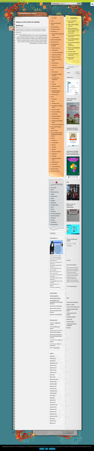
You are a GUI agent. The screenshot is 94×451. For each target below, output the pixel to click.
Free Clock (69, 260)
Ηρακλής (33, 38)
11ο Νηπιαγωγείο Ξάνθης (27, 13)
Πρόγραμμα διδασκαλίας (56, 213)
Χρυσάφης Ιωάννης (70, 321)
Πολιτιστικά (22, 36)
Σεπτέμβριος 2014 (53, 416)
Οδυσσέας (37, 40)
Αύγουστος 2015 (53, 393)
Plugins (67, 68)
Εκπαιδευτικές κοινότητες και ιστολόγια (10, 1)
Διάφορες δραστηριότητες (56, 39)
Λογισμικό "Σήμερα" (73, 286)
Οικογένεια (54, 84)
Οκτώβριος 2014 (53, 413)
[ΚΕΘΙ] (73, 199)
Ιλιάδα (39, 38)
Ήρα (30, 38)
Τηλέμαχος (45, 41)
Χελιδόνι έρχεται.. (71, 58)
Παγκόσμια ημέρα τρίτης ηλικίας (56, 60)
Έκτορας (24, 38)
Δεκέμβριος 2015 (53, 383)
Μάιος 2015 (52, 397)
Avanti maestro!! (55, 142)
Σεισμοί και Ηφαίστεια (55, 215)
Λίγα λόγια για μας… (55, 94)
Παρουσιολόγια (55, 50)
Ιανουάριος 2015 (53, 406)
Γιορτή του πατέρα (55, 37)
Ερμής (27, 38)
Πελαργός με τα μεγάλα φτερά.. (56, 314)
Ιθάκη (36, 38)
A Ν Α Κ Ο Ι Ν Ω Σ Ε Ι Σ (55, 170)
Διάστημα (54, 144)
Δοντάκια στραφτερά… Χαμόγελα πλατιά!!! (56, 91)
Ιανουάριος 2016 (53, 381)
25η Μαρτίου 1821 (55, 118)
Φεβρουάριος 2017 (54, 363)
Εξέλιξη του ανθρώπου (56, 151)
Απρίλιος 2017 (53, 358)
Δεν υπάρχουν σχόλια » (42, 43)
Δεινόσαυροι (54, 153)
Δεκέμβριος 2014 (53, 409)
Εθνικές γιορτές (54, 196)
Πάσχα (53, 101)
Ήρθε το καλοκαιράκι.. (54, 295)
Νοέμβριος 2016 (53, 370)
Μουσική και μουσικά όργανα (57, 124)
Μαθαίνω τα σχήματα (56, 86)
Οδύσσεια (41, 40)
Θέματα (52, 198)
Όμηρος (45, 40)
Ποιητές (18, 36)
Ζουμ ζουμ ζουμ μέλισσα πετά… (56, 306)
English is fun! (69, 319)
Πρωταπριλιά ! (55, 113)
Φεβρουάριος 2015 (54, 404)
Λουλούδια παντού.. (72, 51)
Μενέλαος (28, 40)
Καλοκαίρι (53, 200)
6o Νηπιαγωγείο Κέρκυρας (55, 334)
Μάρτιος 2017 (52, 360)
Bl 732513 (69, 327)
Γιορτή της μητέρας (55, 109)
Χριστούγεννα (54, 164)
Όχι (46, 448)
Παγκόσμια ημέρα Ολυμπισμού (58, 67)
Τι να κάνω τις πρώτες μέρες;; (57, 52)
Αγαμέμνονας (41, 36)
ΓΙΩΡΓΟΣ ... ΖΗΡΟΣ (70, 304)
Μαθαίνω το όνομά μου (56, 54)
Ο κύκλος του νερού (56, 47)
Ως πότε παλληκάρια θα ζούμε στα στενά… (74, 44)
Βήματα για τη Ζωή (54, 41)
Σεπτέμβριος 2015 (53, 390)
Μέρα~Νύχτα (54, 140)
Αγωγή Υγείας (53, 187)
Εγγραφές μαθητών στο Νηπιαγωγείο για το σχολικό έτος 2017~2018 (56, 302)
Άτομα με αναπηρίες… (56, 166)
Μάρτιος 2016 (52, 376)
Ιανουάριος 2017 (53, 365)
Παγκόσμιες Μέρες (54, 204)
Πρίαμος (32, 41)
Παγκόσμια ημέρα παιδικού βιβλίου (57, 121)
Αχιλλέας (18, 38)
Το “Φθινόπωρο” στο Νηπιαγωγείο (55, 45)
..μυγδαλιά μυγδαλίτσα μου (73, 54)
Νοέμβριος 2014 (53, 411)
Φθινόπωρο (27, 36)
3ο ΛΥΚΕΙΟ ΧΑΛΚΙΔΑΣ (71, 316)
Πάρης (19, 41)
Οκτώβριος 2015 (53, 388)
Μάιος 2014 (52, 418)
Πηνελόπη (23, 41)
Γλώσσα (40, 35)
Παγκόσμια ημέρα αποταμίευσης (55, 78)
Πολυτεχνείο (54, 88)
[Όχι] (92, 448)
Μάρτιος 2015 (52, 402)
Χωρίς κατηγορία (54, 224)
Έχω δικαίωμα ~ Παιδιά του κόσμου (57, 106)
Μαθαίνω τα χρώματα (56, 56)
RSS (33, 434)
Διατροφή (54, 149)
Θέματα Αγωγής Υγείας (55, 29)
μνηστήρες (32, 40)
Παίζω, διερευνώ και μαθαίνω (72, 302)
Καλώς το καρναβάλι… (56, 111)
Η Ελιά (53, 81)
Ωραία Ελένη (34, 43)
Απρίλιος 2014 (53, 420)
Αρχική (52, 20)
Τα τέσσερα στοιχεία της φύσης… (56, 159)
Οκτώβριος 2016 (53, 372)
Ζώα (53, 69)
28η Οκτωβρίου (55, 71)
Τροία (30, 43)
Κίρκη (46, 38)
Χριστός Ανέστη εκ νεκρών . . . (55, 308)
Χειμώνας (32, 36)
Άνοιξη (36, 35)
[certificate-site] (73, 94)
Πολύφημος (27, 41)
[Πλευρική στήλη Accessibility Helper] (92, 4)
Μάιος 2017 (52, 356)
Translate (69, 245)
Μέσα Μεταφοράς (55, 162)
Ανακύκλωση (54, 98)
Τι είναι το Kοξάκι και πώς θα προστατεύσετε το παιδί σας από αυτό (56, 134)
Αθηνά (45, 36)
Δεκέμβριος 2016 (53, 367)
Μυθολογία (19, 25)
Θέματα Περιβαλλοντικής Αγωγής (56, 24)
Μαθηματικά (44, 35)
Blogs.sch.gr (71, 433)
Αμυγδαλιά (54, 147)
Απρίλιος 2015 (53, 400)
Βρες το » (79, 3)
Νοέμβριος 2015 (53, 386)
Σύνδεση (68, 72)
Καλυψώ (42, 38)
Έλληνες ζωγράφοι (54, 168)
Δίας (21, 38)
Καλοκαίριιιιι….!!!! (54, 31)
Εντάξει (42, 448)
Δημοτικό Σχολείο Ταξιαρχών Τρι (73, 306)
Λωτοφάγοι (23, 40)
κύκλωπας (19, 40)
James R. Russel (54, 130)
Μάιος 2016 (52, 374)
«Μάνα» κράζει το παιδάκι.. (55, 298)
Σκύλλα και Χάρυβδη (38, 41)
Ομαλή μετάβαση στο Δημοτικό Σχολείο (58, 34)
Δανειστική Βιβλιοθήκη (56, 116)
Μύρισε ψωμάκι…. (55, 62)
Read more (52, 448)
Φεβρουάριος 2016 (54, 379)
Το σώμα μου (54, 65)
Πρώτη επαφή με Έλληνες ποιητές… (56, 127)
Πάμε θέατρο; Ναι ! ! (56, 103)
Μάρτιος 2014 (52, 423)
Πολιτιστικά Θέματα (55, 26)
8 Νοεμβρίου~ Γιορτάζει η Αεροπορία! (57, 75)
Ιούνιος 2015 (52, 395)
